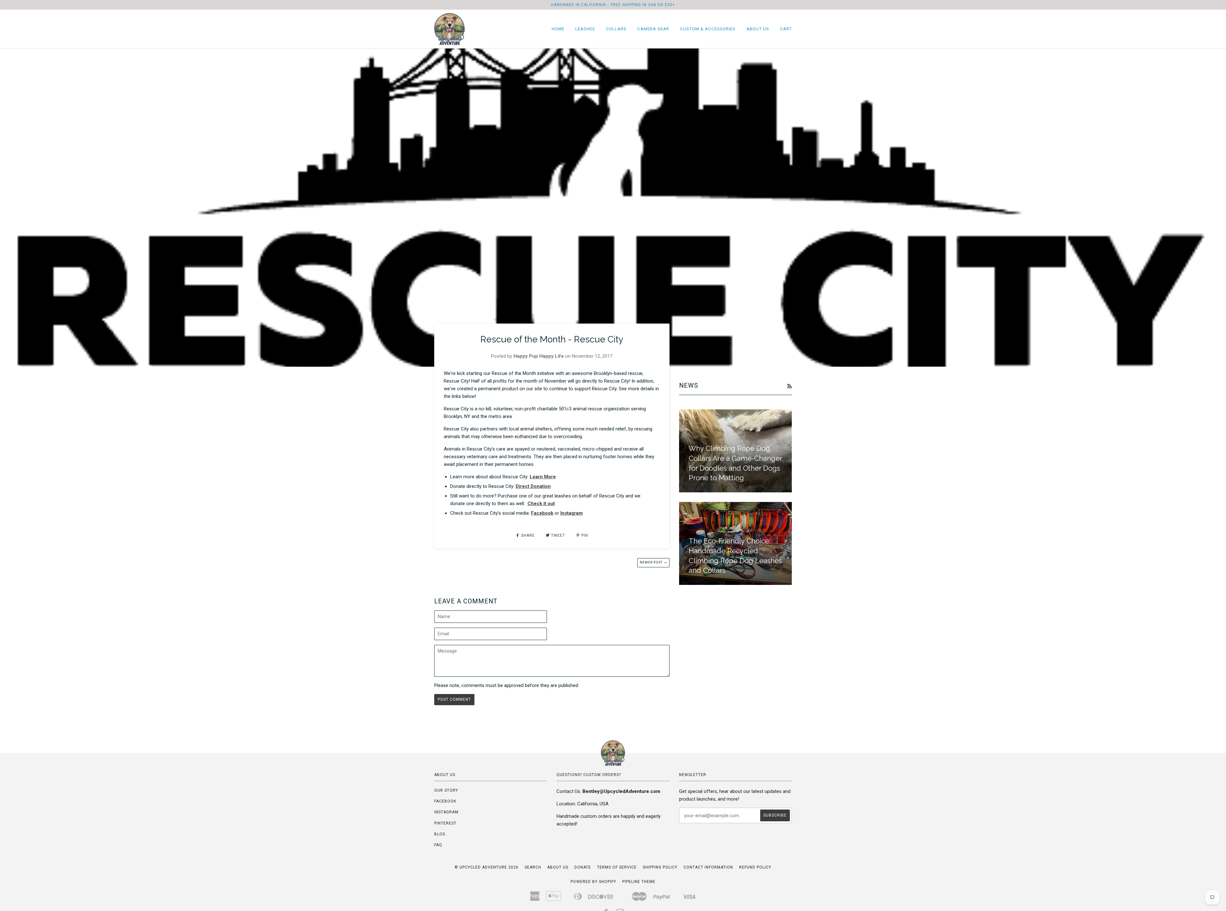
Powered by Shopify (593, 881)
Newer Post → (653, 562)
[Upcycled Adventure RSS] (789, 386)
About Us (757, 28)
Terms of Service (617, 867)
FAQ (438, 845)
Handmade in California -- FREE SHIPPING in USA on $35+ (613, 5)
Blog (439, 834)
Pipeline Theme (638, 881)
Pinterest (445, 823)
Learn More (543, 477)
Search (533, 867)
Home (558, 28)
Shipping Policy (660, 867)
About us (557, 867)
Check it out (541, 503)
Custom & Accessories (708, 28)
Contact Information (708, 867)
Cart (786, 28)
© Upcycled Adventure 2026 (486, 867)
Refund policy (755, 867)
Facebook (542, 513)
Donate (582, 867)
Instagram (571, 513)
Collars (616, 28)
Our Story (446, 790)
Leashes (585, 28)
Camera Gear (653, 28)
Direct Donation (533, 486)
